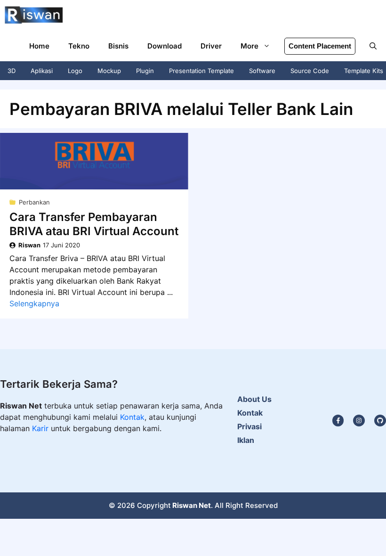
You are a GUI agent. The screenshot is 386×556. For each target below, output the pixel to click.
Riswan (29, 245)
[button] (373, 46)
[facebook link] (380, 420)
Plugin (145, 70)
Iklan (245, 440)
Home (39, 45)
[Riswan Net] (34, 15)
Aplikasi (42, 70)
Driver (211, 45)
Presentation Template (201, 70)
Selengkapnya (34, 303)
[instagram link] (338, 420)
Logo (75, 70)
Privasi (249, 426)
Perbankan (34, 202)
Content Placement (320, 46)
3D (12, 70)
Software (262, 70)
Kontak (132, 417)
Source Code (309, 70)
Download (164, 45)
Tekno (78, 45)
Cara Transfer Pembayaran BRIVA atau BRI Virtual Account (93, 224)
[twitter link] (359, 420)
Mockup (109, 70)
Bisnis (118, 45)
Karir (41, 428)
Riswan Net (191, 505)
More (249, 45)
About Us (254, 399)
